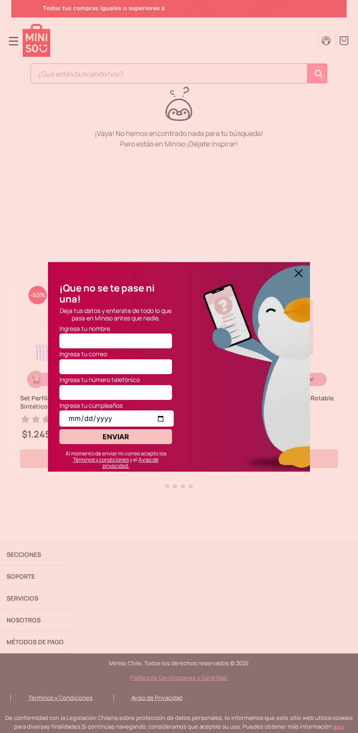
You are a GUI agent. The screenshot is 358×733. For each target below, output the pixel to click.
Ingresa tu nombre (84, 328)
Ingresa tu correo (83, 354)
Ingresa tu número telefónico (99, 379)
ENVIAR (116, 436)
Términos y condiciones (101, 459)
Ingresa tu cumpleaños (91, 405)
